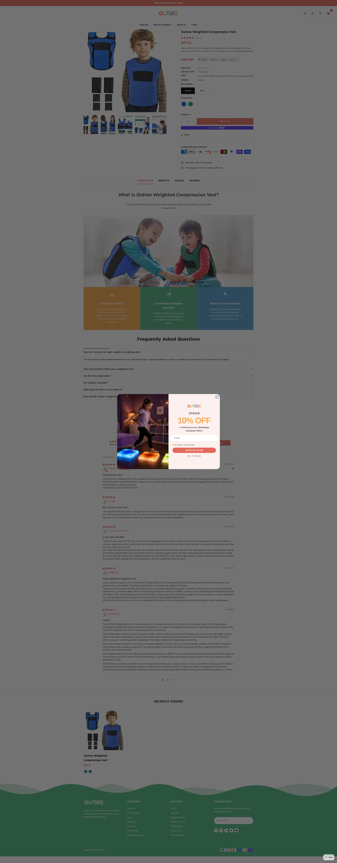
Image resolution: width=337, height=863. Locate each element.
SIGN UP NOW (194, 450)
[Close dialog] (217, 397)
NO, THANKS (194, 456)
